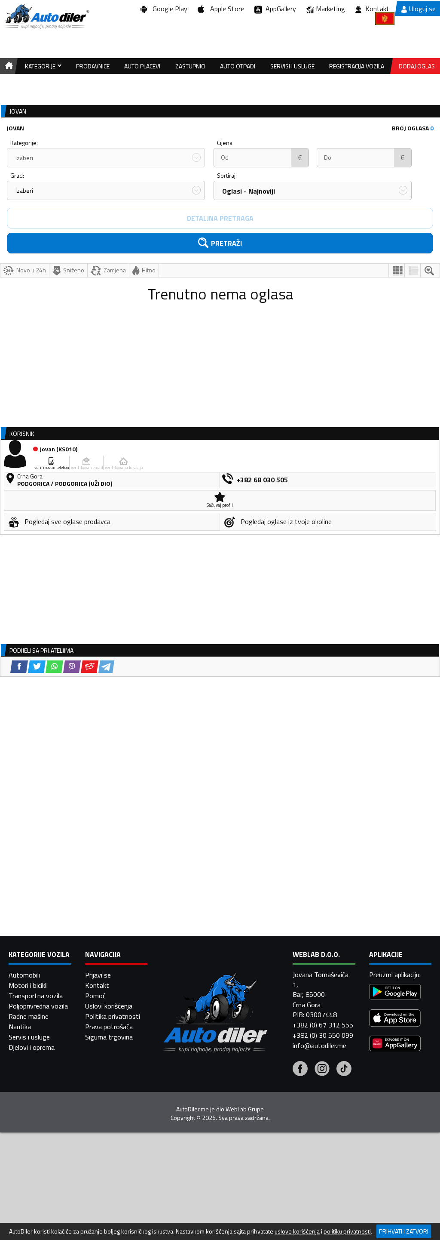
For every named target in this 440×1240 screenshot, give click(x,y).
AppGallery (279, 8)
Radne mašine (29, 1016)
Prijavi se (98, 975)
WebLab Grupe (245, 1109)
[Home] (7, 66)
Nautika (20, 1026)
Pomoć (95, 995)
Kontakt (377, 8)
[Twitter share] (37, 666)
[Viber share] (72, 666)
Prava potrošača (109, 1026)
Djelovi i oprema (32, 1047)
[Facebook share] (19, 666)
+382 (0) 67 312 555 (323, 1025)
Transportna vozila (36, 995)
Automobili (24, 975)
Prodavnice (93, 66)
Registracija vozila (356, 66)
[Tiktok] (343, 1069)
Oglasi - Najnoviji (248, 191)
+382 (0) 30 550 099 (323, 1035)
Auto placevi (142, 66)
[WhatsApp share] (54, 666)
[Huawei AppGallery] (395, 1044)
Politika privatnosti (112, 1016)
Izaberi (24, 157)
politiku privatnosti (347, 1231)
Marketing (330, 8)
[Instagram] (322, 1069)
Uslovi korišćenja (108, 1006)
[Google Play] (395, 993)
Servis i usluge (29, 1037)
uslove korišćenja (297, 1231)
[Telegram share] (106, 666)
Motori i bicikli (28, 985)
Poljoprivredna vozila (38, 1006)
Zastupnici (190, 66)
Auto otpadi (237, 66)
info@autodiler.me (319, 1045)
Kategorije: (24, 142)
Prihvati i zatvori (403, 1231)
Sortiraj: (227, 175)
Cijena (224, 142)
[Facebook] (300, 1069)
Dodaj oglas (417, 66)
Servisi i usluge (292, 66)
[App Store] (395, 1019)
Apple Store (225, 8)
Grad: (17, 175)
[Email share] (89, 666)
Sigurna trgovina (109, 1037)
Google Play (168, 8)
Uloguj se (422, 8)
